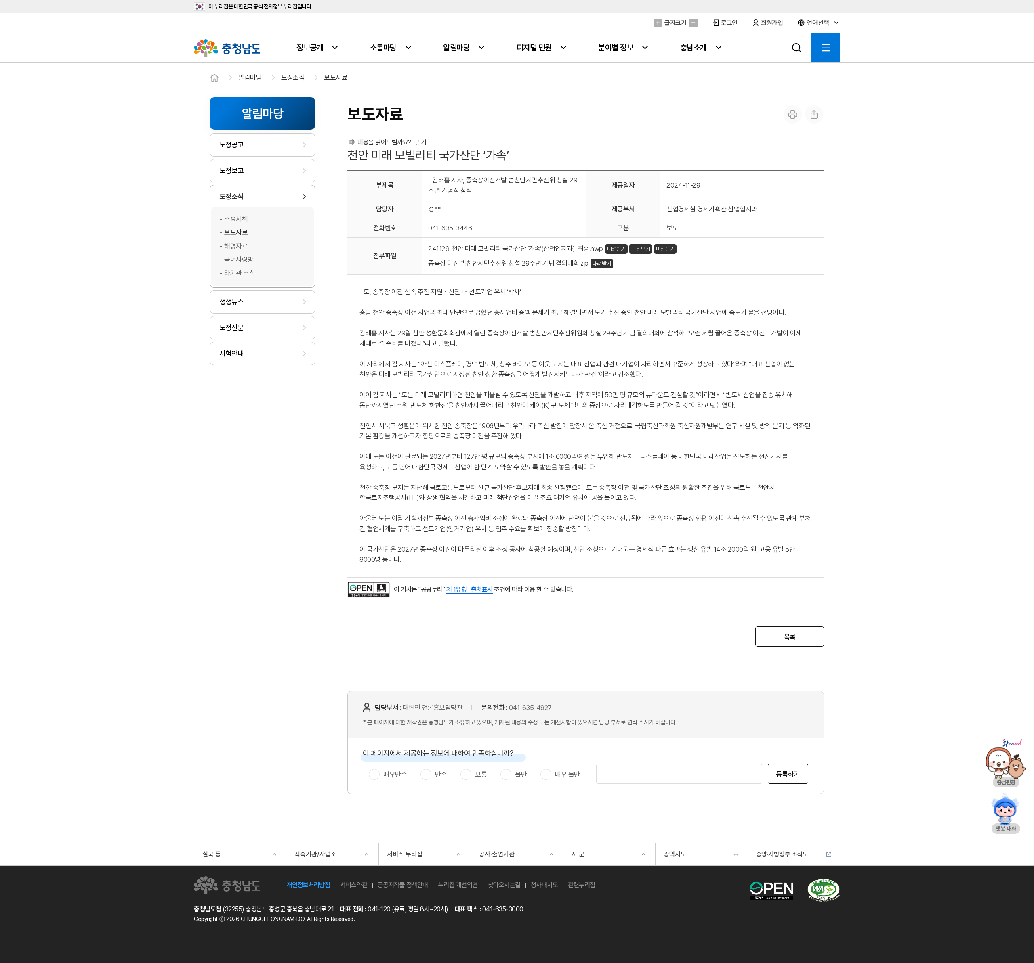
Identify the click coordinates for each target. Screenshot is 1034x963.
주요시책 (236, 219)
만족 (441, 774)
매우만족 (395, 774)
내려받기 (616, 249)
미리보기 (640, 249)
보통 (481, 774)
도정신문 (231, 327)
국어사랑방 (239, 259)
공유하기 (814, 114)
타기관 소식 (239, 273)
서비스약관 (354, 885)
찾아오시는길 (504, 885)
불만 (521, 774)
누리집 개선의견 (458, 885)
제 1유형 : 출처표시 (469, 589)
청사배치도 (544, 885)
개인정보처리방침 (308, 885)
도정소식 (293, 77)
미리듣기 (665, 249)
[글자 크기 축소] (693, 23)
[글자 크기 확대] (658, 23)
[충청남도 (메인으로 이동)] (227, 885)
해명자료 (236, 246)
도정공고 (231, 144)
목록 (790, 637)
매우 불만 (567, 774)
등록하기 (788, 774)
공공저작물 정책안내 (403, 885)
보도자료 (335, 77)
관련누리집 (581, 885)
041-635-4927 (530, 707)
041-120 (379, 909)
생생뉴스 (231, 301)
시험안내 (231, 353)
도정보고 (231, 170)
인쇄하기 (793, 114)
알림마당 (250, 77)
